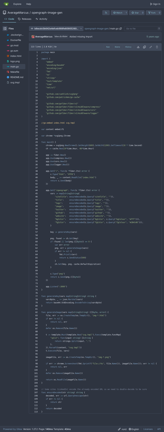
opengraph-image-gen (47, 12)
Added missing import (81, 36)
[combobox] (142, 28)
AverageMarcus (18, 12)
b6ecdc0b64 (61, 36)
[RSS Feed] (106, 12)
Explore (17, 4)
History (128, 47)
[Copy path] (120, 28)
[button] (118, 12)
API (159, 429)
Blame (117, 47)
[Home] (6, 4)
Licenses (148, 429)
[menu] (122, 429)
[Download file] (138, 47)
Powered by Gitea (12, 429)
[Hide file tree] (5, 28)
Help (28, 4)
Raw (108, 47)
